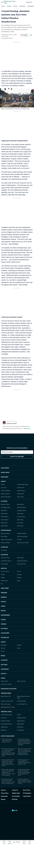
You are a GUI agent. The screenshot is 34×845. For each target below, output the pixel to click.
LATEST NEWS (5, 461)
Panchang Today (21, 694)
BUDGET (3, 603)
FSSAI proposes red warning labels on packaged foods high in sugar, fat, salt (24, 755)
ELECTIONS (4, 657)
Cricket (15, 6)
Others (3, 644)
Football (19, 638)
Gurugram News (21, 503)
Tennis (18, 641)
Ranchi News (4, 519)
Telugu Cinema (21, 714)
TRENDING (4, 585)
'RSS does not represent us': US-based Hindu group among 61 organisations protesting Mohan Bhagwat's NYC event (8, 745)
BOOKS (3, 648)
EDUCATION (4, 547)
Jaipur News (20, 506)
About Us (3, 783)
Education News (21, 557)
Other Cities (20, 519)
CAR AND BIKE (5, 626)
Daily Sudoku (4, 674)
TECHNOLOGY (5, 630)
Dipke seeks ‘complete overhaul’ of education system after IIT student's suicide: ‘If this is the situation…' (8, 765)
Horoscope (4, 543)
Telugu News (4, 720)
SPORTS (3, 635)
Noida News (20, 512)
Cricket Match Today (22, 477)
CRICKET (3, 474)
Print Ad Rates (16, 789)
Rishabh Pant (20, 486)
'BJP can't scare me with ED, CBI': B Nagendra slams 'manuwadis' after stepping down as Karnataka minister (24, 744)
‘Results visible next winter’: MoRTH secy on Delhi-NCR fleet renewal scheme (24, 774)
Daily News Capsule (7, 445)
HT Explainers (20, 723)
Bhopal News (20, 497)
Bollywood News (5, 526)
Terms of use (26, 783)
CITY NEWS (4, 494)
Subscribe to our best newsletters (17, 441)
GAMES (3, 671)
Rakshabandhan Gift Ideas (8, 700)
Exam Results (4, 557)
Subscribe (29, 2)
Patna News (4, 515)
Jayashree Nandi (11, 423)
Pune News (20, 515)
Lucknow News (21, 509)
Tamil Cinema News (22, 529)
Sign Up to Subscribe (17, 449)
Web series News (5, 535)
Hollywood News (21, 526)
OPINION (3, 617)
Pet (2, 576)
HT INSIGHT (4, 653)
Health (2, 570)
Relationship (4, 573)
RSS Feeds (14, 792)
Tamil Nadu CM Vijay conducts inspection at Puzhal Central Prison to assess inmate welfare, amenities (24, 734)
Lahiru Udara (20, 489)
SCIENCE (3, 612)
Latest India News (7, 729)
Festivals (19, 567)
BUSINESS (4, 590)
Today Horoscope (5, 697)
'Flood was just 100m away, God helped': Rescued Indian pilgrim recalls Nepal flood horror (24, 765)
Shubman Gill (20, 480)
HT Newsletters (27, 786)
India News (22, 6)
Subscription (4, 789)
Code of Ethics (27, 789)
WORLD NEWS (5, 465)
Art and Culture (5, 564)
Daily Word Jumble (6, 677)
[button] (2, 2)
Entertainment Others (23, 535)
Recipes (19, 570)
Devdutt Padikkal (5, 483)
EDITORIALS (4, 621)
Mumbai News (5, 512)
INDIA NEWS (4, 470)
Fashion (3, 567)
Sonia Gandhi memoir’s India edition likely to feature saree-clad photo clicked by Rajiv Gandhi (8, 755)
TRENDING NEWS (6, 686)
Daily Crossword (21, 674)
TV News (19, 532)
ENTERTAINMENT (6, 523)
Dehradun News (21, 500)
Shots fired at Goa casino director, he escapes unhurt (7, 733)
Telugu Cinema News (6, 532)
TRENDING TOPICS (6, 704)
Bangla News (20, 717)
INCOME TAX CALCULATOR (8, 681)
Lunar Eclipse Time (22, 697)
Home (3, 6)
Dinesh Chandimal (6, 489)
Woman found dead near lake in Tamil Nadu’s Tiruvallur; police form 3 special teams (8, 774)
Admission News (5, 550)
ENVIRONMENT (5, 608)
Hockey (3, 641)
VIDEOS (3, 599)
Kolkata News (4, 509)
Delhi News (4, 503)
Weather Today (16, 786)
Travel (18, 573)
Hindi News (20, 720)
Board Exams (20, 550)
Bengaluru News (5, 497)
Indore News (4, 506)
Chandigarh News (5, 500)
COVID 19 (3, 666)
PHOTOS (3, 594)
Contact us (15, 783)
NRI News (3, 723)
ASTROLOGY (4, 540)
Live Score (3, 480)
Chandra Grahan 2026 (7, 694)
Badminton (4, 638)
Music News (4, 529)
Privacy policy (4, 786)
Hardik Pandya (21, 483)
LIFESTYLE (4, 561)
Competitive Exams (6, 554)
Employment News (22, 554)
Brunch (19, 564)
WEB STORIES (5, 581)
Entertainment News (6, 717)
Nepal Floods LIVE (6, 689)
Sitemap (3, 792)
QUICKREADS (5, 662)
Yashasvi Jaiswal (5, 486)
